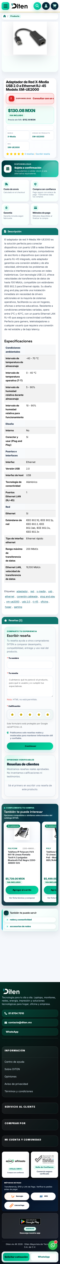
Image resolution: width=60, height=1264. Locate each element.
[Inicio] (4, 16)
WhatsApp (44, 1257)
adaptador (22, 591)
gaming (18, 607)
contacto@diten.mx (20, 1022)
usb (50, 591)
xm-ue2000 (12, 601)
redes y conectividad (21, 919)
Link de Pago (19, 1205)
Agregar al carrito (22, 890)
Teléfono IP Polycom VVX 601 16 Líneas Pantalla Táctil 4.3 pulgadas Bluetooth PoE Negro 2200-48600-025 (22, 857)
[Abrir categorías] (5, 6)
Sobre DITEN (12, 1069)
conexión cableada (27, 596)
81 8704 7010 (16, 1013)
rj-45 (35, 601)
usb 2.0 (26, 601)
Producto (14, 16)
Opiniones (10, 1076)
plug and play (47, 596)
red (32, 591)
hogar (8, 607)
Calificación (14, 706)
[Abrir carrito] (54, 6)
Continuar (30, 746)
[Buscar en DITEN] (37, 6)
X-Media (12, 136)
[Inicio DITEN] (21, 6)
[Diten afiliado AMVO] (15, 1165)
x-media (41, 591)
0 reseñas (29, 154)
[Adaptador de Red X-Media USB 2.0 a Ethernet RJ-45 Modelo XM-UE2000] (30, 38)
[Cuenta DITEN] (46, 6)
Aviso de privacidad (16, 1083)
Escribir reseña (43, 154)
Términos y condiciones (18, 1091)
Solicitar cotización (16, 1256)
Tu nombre (13, 658)
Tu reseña (13, 673)
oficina (44, 601)
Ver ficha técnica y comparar (22, 898)
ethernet (9, 596)
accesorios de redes (20, 926)
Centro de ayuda (14, 1061)
